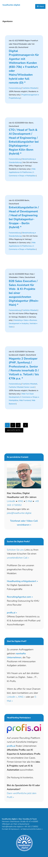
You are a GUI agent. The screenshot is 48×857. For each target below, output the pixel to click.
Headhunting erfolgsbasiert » (22, 581)
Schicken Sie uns (15, 549)
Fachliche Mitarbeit (29, 88)
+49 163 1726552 (31, 826)
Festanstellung (15, 88)
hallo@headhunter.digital (12, 826)
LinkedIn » (12, 696)
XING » (21, 696)
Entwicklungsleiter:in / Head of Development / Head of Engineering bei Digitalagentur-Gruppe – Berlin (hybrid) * (24, 217)
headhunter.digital (11, 5)
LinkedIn (11, 501)
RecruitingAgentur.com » (20, 596)
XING (20, 501)
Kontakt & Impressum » (11, 829)
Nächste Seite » (15, 429)
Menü (41, 6)
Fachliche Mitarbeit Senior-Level (21, 387)
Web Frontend (25, 400)
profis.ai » (12, 612)
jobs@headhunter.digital (19, 513)
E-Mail (29, 501)
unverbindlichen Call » (18, 557)
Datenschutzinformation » (32, 829)
